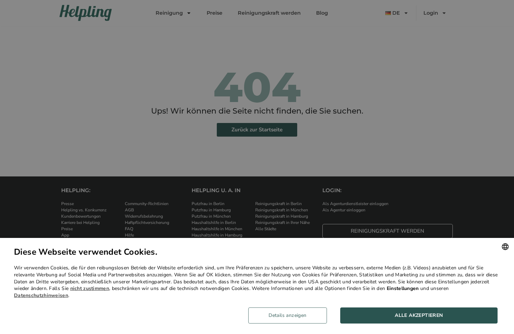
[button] (290, 315)
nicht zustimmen (89, 288)
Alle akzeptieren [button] (419, 315)
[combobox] (505, 246)
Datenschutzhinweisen (41, 295)
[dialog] (257, 286)
